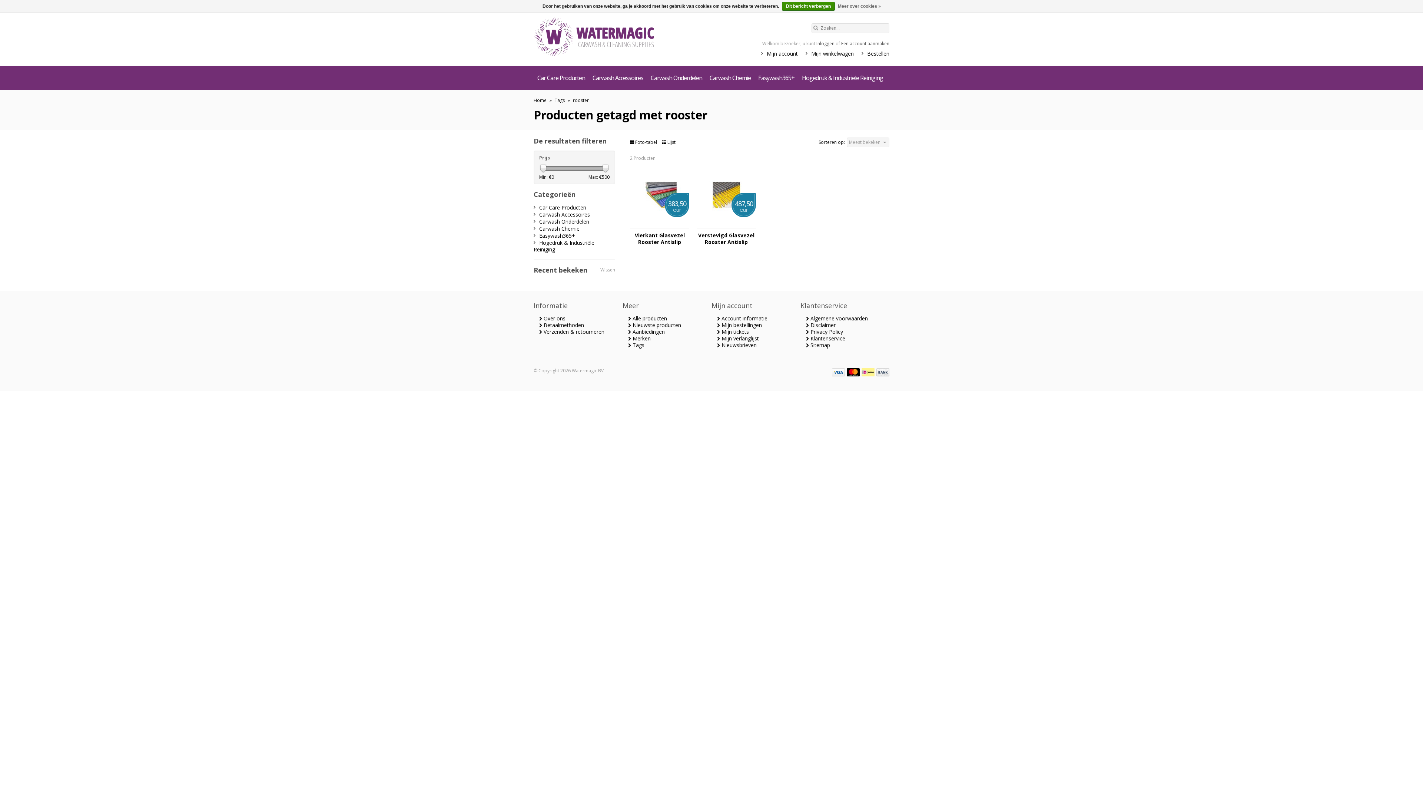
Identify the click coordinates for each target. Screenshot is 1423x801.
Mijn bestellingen (741, 325)
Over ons (553, 318)
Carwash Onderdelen (676, 78)
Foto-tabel (646, 142)
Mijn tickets (734, 331)
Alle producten (649, 318)
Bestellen (878, 53)
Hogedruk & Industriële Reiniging (842, 78)
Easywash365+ (776, 78)
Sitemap (819, 345)
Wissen (607, 270)
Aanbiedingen (648, 331)
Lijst (671, 142)
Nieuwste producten (656, 325)
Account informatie (743, 318)
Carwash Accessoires (618, 78)
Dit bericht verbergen (808, 6)
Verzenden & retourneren (573, 331)
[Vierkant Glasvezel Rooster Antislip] (659, 224)
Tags (560, 100)
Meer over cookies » (859, 6)
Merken (641, 338)
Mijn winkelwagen (832, 53)
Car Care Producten (561, 78)
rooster (581, 100)
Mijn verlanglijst (739, 338)
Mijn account (782, 53)
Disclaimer (822, 325)
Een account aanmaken (865, 43)
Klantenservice (827, 338)
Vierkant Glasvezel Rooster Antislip (660, 238)
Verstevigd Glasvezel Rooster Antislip (726, 238)
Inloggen (825, 43)
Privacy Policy (826, 331)
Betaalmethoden (563, 325)
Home (540, 100)
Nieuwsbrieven (738, 345)
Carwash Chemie (730, 78)
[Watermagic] (608, 38)
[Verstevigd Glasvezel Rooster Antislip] (726, 224)
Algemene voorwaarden (838, 318)
